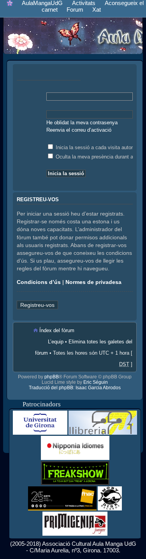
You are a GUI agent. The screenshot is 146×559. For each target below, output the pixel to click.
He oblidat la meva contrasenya (82, 122)
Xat (96, 9)
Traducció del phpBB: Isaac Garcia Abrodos (75, 387)
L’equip (55, 342)
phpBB (51, 377)
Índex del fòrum (56, 330)
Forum (75, 9)
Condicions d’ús (39, 282)
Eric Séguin (95, 382)
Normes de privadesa (93, 282)
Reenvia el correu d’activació (78, 130)
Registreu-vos (37, 305)
